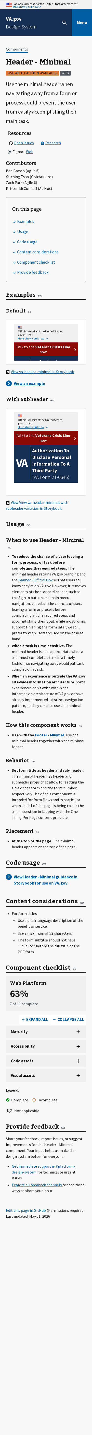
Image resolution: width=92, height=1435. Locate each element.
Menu (82, 22)
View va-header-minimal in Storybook (42, 371)
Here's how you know (25, 7)
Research (53, 142)
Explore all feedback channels (37, 1184)
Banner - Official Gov (35, 579)
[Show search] (64, 22)
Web (29, 151)
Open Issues (24, 142)
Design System (21, 22)
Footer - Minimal (49, 734)
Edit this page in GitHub (26, 1210)
